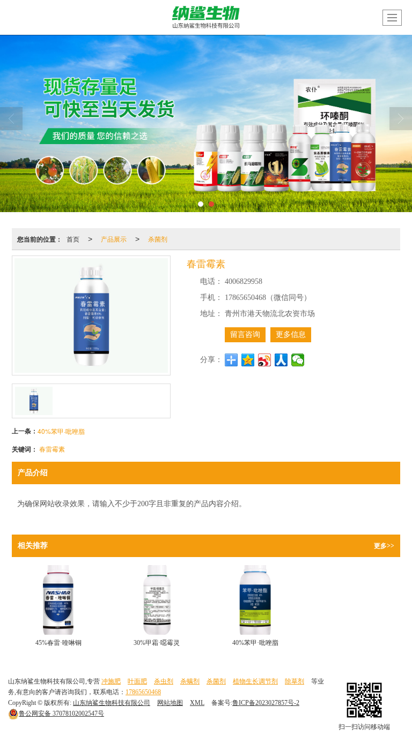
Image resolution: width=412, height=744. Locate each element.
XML (197, 703)
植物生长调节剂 (255, 681)
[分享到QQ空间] (248, 360)
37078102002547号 (61, 713)
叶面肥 (137, 681)
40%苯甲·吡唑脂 (61, 430)
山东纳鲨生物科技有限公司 (111, 703)
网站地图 (170, 703)
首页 (73, 238)
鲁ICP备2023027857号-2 (265, 703)
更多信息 (291, 334)
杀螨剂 (190, 681)
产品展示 (114, 238)
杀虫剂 (163, 681)
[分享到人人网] (281, 360)
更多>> (384, 546)
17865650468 (143, 692)
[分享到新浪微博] (264, 360)
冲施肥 (111, 681)
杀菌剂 (157, 238)
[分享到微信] (298, 360)
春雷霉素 (52, 448)
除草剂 (294, 681)
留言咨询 (245, 334)
